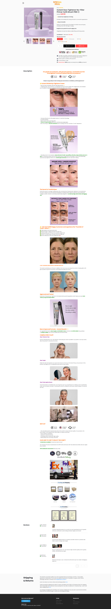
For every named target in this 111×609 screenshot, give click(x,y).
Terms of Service (76, 601)
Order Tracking (59, 600)
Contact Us (25, 601)
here (67, 582)
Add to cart (70, 46)
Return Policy (58, 601)
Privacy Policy (75, 603)
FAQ (74, 600)
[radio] (60, 39)
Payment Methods (59, 603)
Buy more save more (61, 36)
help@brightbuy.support (61, 579)
